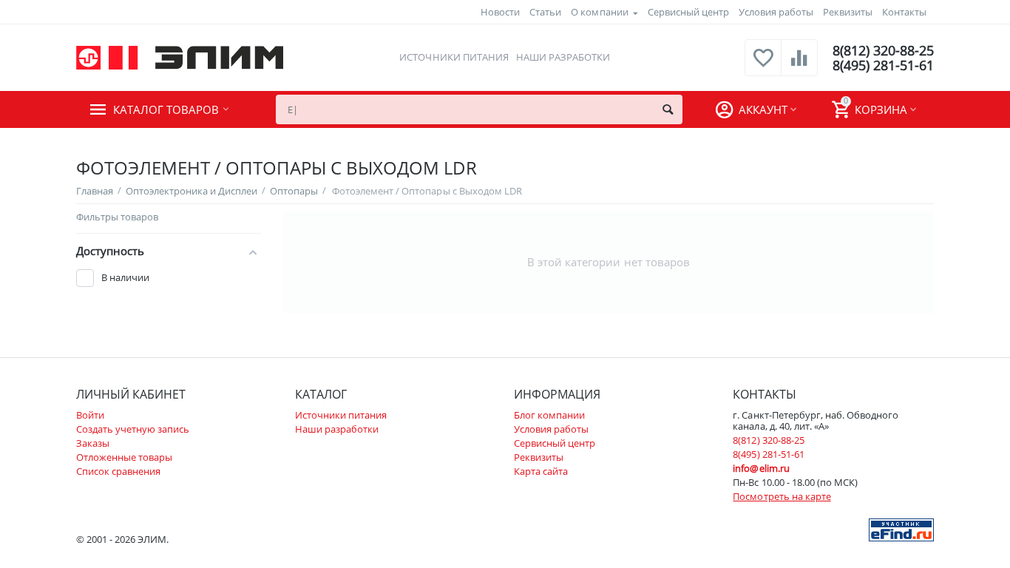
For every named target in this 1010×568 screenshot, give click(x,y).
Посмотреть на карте (781, 496)
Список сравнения (118, 471)
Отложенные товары (124, 457)
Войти (90, 415)
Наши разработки (563, 57)
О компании (599, 11)
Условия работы (776, 11)
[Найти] (667, 109)
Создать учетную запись (132, 429)
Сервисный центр (688, 11)
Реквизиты (847, 11)
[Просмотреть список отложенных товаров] (763, 65)
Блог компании (549, 415)
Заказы (92, 443)
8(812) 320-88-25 (883, 50)
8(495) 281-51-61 (883, 65)
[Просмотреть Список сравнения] (799, 65)
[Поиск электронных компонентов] (901, 528)
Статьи (545, 11)
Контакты (904, 11)
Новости (500, 11)
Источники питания (453, 57)
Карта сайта (541, 471)
